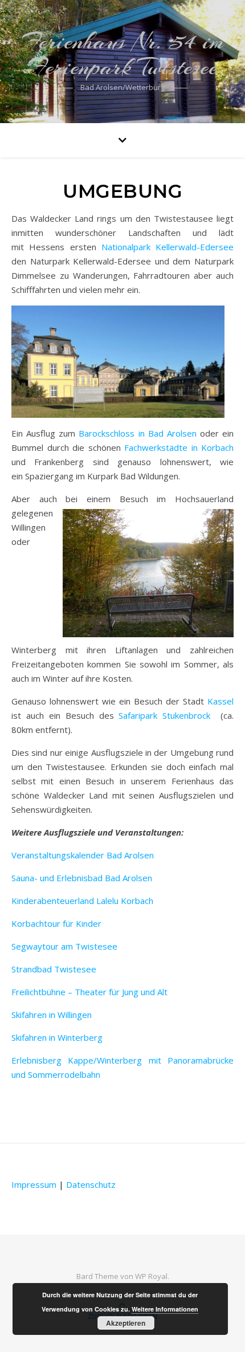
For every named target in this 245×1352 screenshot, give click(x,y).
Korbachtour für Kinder (56, 923)
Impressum (33, 1184)
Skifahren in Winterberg (57, 1037)
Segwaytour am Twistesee (64, 946)
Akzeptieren (125, 1323)
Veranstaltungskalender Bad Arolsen (82, 855)
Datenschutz (91, 1184)
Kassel (219, 701)
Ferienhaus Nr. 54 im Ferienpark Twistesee (123, 54)
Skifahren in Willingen (51, 1014)
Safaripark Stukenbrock (167, 715)
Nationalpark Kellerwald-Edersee (167, 247)
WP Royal (151, 1276)
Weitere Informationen (165, 1309)
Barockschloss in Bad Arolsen (137, 433)
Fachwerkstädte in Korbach (179, 447)
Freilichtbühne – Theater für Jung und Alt (89, 991)
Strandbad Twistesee (53, 969)
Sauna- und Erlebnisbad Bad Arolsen (81, 877)
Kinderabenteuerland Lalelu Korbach (82, 900)
